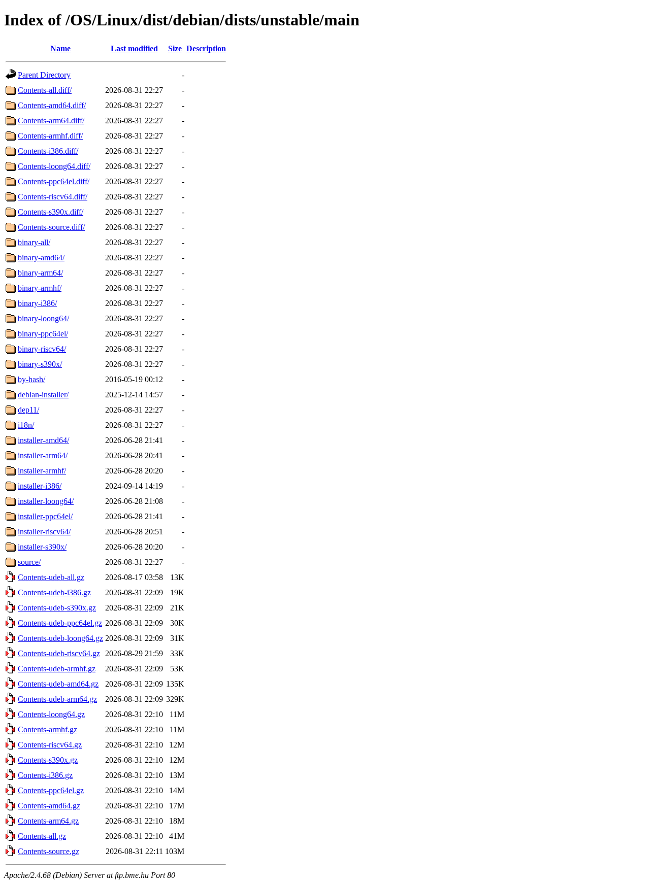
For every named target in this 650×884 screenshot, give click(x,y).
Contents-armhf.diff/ (50, 135)
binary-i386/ (37, 303)
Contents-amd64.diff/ (52, 105)
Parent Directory (44, 75)
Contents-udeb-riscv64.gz (59, 653)
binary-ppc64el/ (43, 333)
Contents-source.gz (48, 851)
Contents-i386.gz (45, 775)
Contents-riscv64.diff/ (52, 196)
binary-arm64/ (40, 272)
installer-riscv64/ (44, 531)
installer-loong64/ (46, 501)
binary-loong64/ (43, 318)
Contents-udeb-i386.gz (54, 592)
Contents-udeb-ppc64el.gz (60, 623)
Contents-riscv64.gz (50, 744)
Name (60, 48)
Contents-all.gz (42, 836)
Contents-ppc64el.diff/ (53, 181)
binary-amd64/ (41, 257)
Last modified (134, 48)
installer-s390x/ (42, 546)
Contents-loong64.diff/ (54, 166)
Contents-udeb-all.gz (51, 577)
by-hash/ (31, 379)
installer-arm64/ (43, 455)
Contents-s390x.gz (48, 760)
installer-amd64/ (43, 440)
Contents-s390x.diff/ (50, 212)
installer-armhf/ (42, 470)
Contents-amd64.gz (49, 805)
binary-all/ (34, 242)
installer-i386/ (39, 486)
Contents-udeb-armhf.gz (56, 668)
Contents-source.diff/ (51, 227)
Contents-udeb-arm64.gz (57, 699)
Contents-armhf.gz (47, 729)
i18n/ (26, 425)
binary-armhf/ (39, 288)
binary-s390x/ (40, 364)
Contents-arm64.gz (48, 821)
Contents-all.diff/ (45, 90)
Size (175, 48)
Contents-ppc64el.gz (51, 790)
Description (206, 48)
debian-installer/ (43, 394)
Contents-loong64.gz (51, 714)
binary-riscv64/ (42, 349)
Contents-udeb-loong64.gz (60, 638)
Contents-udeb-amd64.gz (58, 683)
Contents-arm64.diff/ (51, 120)
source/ (29, 562)
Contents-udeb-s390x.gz (57, 607)
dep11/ (28, 409)
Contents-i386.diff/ (48, 151)
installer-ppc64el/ (45, 516)
